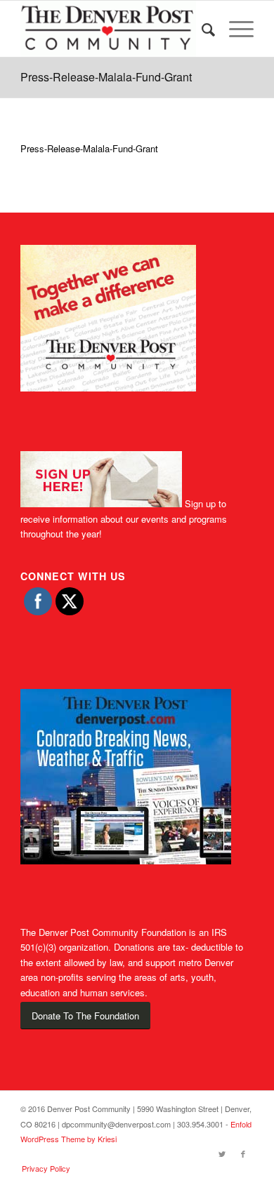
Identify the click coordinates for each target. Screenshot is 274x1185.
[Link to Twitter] (222, 1153)
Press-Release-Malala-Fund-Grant (106, 77)
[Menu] (234, 29)
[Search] (201, 29)
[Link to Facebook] (243, 1153)
